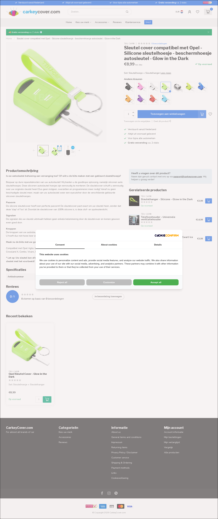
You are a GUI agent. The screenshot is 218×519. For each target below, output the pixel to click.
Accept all (155, 282)
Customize (109, 282)
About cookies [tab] (109, 244)
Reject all (62, 282)
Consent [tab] (60, 244)
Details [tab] (158, 244)
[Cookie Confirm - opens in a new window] (167, 235)
